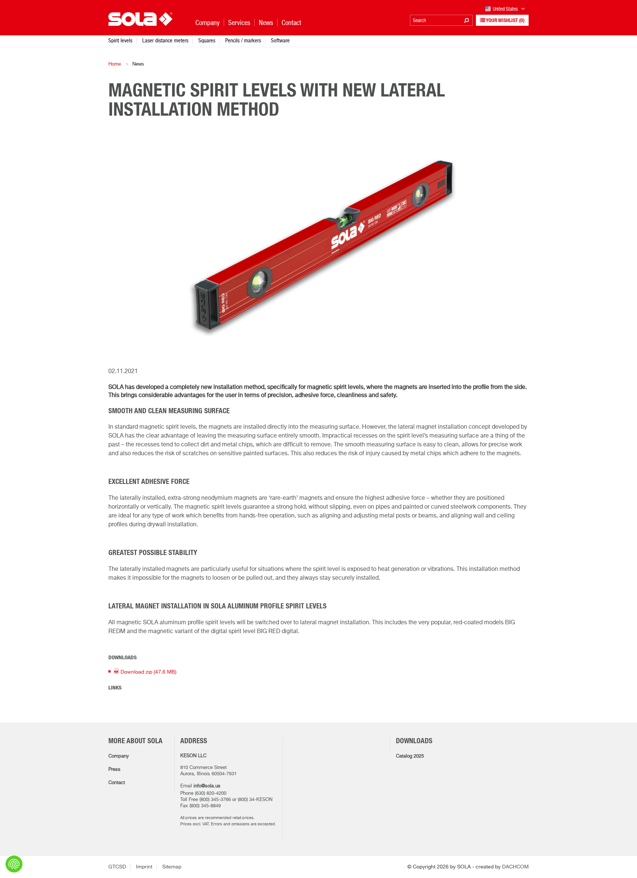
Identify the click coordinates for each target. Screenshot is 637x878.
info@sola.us (207, 786)
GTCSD (117, 867)
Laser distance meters (165, 40)
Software (280, 40)
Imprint (144, 867)
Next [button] (514, 249)
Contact (116, 782)
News (266, 23)
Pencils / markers (243, 40)
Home (114, 64)
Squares (206, 40)
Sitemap (171, 867)
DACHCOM (515, 867)
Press (114, 769)
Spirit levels (120, 40)
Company (118, 756)
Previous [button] (123, 249)
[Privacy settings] (14, 864)
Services (239, 23)
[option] (318, 249)
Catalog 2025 (410, 756)
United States (506, 9)
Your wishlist (505, 20)
